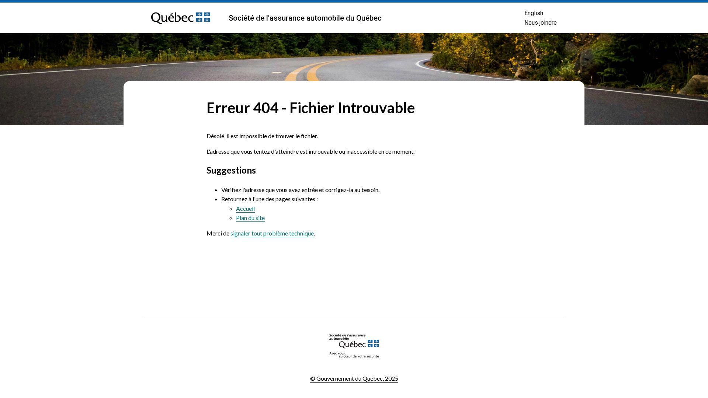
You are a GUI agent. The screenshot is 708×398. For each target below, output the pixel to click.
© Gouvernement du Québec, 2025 (354, 378)
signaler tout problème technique (272, 233)
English (533, 13)
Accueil (245, 208)
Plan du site (250, 217)
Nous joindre (540, 22)
